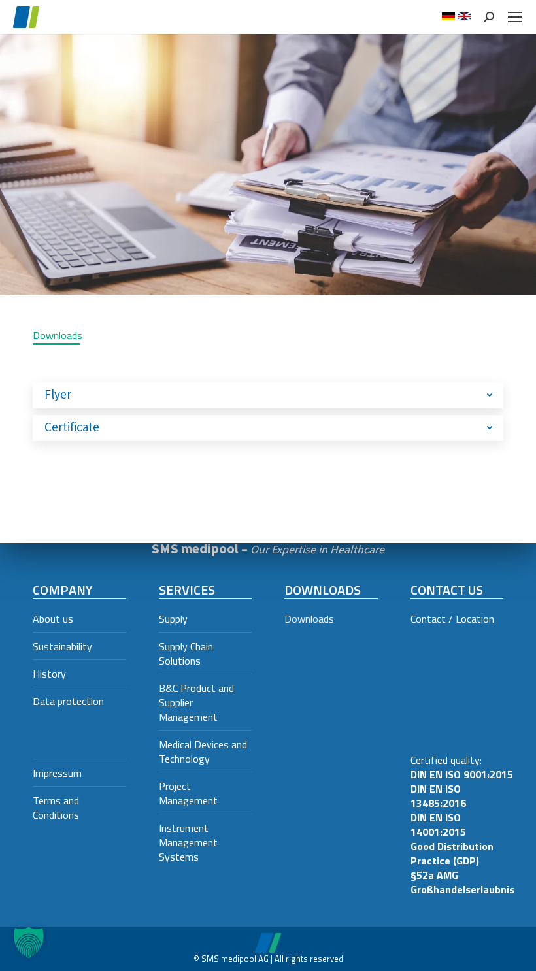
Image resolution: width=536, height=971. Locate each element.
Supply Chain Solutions (186, 653)
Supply (173, 619)
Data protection (68, 701)
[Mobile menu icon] (515, 17)
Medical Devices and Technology (203, 751)
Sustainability (62, 646)
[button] (29, 942)
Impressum (57, 773)
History (49, 674)
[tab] (268, 395)
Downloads (309, 619)
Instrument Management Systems (188, 842)
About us (53, 619)
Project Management (188, 793)
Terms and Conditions (56, 807)
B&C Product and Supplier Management (196, 702)
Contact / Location (452, 619)
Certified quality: (462, 825)
